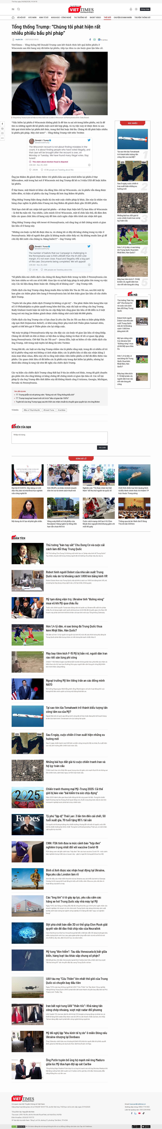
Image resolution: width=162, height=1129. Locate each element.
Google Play (146, 1126)
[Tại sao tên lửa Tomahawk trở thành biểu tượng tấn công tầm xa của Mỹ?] (132, 139)
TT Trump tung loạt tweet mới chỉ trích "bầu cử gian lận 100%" (42, 398)
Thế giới (107, 17)
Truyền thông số (142, 17)
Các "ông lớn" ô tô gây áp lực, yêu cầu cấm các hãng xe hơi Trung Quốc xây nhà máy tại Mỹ (73, 899)
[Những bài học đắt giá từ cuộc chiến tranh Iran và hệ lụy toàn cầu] (132, 203)
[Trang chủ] (13, 17)
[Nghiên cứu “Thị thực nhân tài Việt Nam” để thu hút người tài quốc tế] (99, 475)
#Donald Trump (49, 410)
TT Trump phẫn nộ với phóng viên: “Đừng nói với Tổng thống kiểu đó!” (45, 395)
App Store (136, 1126)
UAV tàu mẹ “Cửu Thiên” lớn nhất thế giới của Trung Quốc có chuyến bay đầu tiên (77, 980)
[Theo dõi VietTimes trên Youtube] (139, 1113)
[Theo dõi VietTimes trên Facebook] (132, 1113)
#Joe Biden (61, 410)
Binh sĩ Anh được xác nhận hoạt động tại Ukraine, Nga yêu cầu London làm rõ (75, 872)
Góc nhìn (32, 17)
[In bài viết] (94, 39)
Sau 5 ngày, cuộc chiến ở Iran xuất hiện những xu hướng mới (127, 186)
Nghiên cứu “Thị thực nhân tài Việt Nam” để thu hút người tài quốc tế (97, 489)
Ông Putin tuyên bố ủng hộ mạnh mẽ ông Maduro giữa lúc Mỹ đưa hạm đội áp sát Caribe (75, 1062)
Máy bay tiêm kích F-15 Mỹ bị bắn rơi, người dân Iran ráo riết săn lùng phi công (128, 282)
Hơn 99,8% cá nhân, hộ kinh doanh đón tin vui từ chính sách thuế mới (61, 489)
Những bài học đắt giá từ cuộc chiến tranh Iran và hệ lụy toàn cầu (128, 218)
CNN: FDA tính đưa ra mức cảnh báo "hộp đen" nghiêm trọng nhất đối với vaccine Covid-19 (73, 845)
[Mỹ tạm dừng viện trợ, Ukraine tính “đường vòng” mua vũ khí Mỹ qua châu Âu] (142, 342)
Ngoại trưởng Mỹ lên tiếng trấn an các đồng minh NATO (75, 682)
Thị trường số (80, 17)
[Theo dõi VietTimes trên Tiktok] (143, 1113)
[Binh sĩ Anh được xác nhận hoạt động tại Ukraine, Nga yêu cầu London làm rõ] (28, 879)
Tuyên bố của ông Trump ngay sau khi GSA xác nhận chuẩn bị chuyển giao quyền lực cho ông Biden (58, 402)
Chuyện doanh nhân (123, 17)
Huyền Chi (19, 39)
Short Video (95, 17)
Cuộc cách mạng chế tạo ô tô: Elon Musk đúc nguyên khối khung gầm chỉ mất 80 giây (99, 524)
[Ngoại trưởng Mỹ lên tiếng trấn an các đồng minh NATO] (28, 689)
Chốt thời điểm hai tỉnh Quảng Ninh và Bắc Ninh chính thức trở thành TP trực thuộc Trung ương (133, 490)
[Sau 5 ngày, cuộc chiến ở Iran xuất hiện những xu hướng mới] (132, 171)
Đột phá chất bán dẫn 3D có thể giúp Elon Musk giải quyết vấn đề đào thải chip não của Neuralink (76, 926)
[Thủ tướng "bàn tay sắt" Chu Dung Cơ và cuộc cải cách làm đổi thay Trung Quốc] (142, 304)
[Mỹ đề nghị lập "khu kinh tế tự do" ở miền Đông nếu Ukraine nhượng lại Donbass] (28, 1041)
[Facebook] (90, 39)
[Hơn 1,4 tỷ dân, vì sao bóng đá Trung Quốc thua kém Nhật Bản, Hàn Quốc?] (132, 235)
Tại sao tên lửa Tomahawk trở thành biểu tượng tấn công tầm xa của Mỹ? (128, 154)
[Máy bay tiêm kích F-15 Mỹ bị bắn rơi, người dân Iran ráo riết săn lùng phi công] (132, 266)
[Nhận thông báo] (131, 9)
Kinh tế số (43, 17)
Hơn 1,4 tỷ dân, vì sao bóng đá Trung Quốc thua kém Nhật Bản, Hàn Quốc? (128, 250)
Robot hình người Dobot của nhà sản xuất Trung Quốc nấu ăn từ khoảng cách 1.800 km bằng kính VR (125, 324)
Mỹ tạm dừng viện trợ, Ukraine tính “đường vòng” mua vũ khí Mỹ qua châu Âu (125, 343)
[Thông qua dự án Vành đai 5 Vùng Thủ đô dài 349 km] (134, 508)
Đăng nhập (145, 9)
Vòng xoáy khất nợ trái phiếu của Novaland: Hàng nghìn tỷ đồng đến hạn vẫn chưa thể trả (62, 524)
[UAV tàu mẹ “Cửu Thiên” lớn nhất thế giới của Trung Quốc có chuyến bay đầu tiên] (28, 987)
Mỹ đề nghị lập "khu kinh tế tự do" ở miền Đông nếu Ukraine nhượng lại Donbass (76, 1035)
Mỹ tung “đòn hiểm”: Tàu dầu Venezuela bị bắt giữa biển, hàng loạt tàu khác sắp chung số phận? (76, 953)
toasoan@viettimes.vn (137, 1104)
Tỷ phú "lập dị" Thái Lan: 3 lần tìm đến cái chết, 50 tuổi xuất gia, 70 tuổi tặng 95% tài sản (76, 818)
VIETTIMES (81, 9)
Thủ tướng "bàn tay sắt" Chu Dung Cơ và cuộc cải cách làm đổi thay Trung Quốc (125, 305)
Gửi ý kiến (102, 447)
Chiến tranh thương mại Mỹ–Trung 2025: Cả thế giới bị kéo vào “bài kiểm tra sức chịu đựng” (74, 791)
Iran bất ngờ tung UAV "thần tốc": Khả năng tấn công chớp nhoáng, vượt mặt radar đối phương (74, 1008)
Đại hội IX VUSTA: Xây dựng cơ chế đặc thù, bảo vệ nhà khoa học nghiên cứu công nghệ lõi (27, 490)
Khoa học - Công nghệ (61, 17)
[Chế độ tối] (136, 9)
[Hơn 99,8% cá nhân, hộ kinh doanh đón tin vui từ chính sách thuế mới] (63, 475)
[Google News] (103, 39)
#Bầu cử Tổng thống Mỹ (32, 410)
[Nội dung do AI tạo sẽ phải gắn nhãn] (28, 508)
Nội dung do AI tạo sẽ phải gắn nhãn (27, 521)
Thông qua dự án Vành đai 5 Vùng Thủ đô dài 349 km (132, 522)
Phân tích (19, 538)
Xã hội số (21, 17)
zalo (136, 1113)
